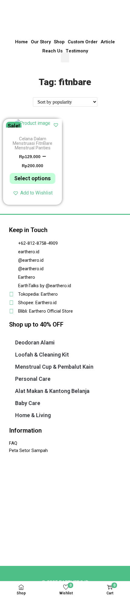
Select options (32, 178)
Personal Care (32, 379)
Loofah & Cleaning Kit (42, 354)
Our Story (41, 41)
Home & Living (33, 415)
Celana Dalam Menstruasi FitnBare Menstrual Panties (32, 143)
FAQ (13, 443)
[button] (65, 57)
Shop (59, 41)
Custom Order (83, 41)
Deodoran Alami (35, 342)
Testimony (77, 51)
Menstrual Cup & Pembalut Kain (54, 367)
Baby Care (27, 403)
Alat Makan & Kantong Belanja (52, 391)
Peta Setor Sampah (28, 450)
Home (21, 41)
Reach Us (52, 51)
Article (108, 41)
